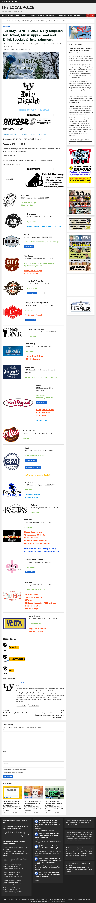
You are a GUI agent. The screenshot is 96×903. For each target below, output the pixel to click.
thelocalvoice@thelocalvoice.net (79, 867)
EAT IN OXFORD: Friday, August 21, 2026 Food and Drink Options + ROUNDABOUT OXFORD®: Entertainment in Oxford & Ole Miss (54, 806)
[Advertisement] (81, 285)
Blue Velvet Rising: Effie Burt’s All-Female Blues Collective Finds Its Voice (47, 874)
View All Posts (34, 705)
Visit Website (21, 705)
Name (5, 751)
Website (5, 763)
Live (92, 15)
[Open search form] (84, 15)
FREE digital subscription (10, 15)
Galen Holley (43, 820)
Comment (6, 730)
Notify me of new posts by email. (13, 772)
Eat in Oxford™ (51, 15)
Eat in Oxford (6, 26)
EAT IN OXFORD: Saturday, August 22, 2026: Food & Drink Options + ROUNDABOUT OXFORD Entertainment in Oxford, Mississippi (32, 806)
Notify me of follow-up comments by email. (16, 769)
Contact (23, 15)
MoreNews (53, 901)
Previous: (17, 713)
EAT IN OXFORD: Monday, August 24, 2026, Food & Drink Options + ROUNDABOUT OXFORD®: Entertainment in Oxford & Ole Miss (12, 806)
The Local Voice (18, 7)
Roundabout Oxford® (36, 15)
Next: (49, 714)
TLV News (6, 49)
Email (5, 757)
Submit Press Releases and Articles (70, 15)
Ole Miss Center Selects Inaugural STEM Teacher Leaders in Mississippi (47, 835)
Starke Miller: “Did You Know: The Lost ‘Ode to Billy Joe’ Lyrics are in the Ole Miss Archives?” (48, 860)
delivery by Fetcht (29, 246)
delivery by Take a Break (33, 467)
